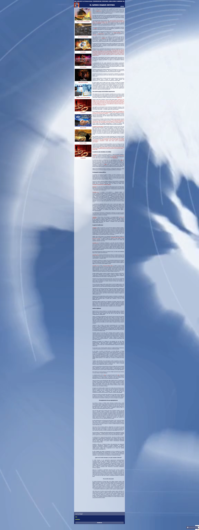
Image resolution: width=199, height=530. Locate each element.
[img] (83, 152)
